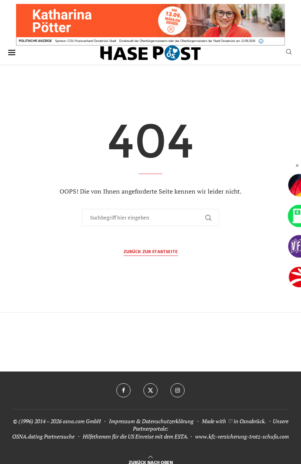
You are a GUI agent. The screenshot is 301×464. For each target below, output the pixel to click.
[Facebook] (123, 390)
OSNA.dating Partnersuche (43, 436)
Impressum (122, 421)
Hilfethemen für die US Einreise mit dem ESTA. (135, 436)
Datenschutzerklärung (168, 421)
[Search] (289, 52)
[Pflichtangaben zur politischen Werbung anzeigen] (261, 41)
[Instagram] (177, 390)
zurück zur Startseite (150, 252)
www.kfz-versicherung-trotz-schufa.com (242, 436)
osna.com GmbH (82, 421)
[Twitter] (150, 390)
